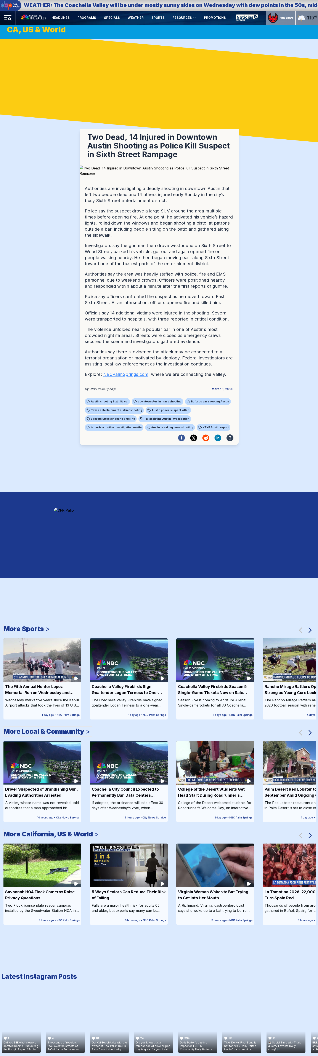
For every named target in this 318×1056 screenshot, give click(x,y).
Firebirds (287, 17)
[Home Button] (34, 18)
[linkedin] (217, 437)
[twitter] (193, 437)
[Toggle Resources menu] (194, 18)
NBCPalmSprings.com (125, 374)
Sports (158, 17)
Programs (86, 17)
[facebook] (181, 437)
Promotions (215, 17)
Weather (136, 17)
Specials (112, 17)
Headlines (60, 17)
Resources (182, 17)
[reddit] (205, 437)
